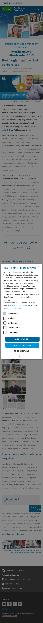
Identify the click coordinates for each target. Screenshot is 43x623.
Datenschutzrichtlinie (18, 305)
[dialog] (21, 311)
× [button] (38, 266)
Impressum (21, 356)
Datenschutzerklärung (12, 308)
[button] (21, 351)
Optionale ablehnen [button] (22, 345)
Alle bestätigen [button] (22, 339)
